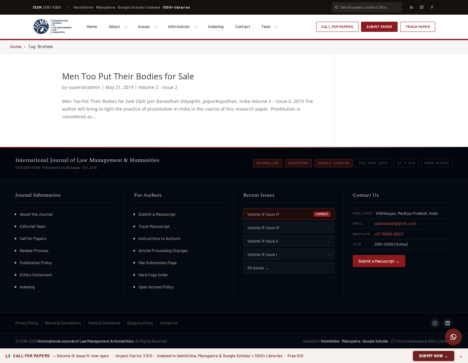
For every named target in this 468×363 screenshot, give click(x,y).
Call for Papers (337, 26)
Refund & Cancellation (63, 323)
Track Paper (418, 26)
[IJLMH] (52, 26)
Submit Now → (434, 355)
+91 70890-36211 (388, 233)
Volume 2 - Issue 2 (157, 87)
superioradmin (84, 87)
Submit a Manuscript (157, 214)
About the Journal (36, 214)
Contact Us (169, 323)
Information (179, 26)
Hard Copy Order (153, 274)
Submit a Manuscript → (379, 261)
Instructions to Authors (159, 238)
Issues (144, 26)
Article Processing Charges (163, 250)
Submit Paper (379, 26)
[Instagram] (421, 7)
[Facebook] (431, 7)
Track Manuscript (154, 226)
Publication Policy (36, 262)
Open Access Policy (156, 286)
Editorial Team (33, 226)
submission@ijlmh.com (395, 223)
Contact (243, 26)
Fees (266, 26)
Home (92, 26)
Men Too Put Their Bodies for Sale (128, 76)
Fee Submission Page (157, 262)
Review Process (34, 250)
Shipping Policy (140, 323)
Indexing (215, 26)
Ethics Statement (36, 274)
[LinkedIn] (411, 7)
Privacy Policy (26, 323)
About (114, 26)
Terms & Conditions (104, 323)
